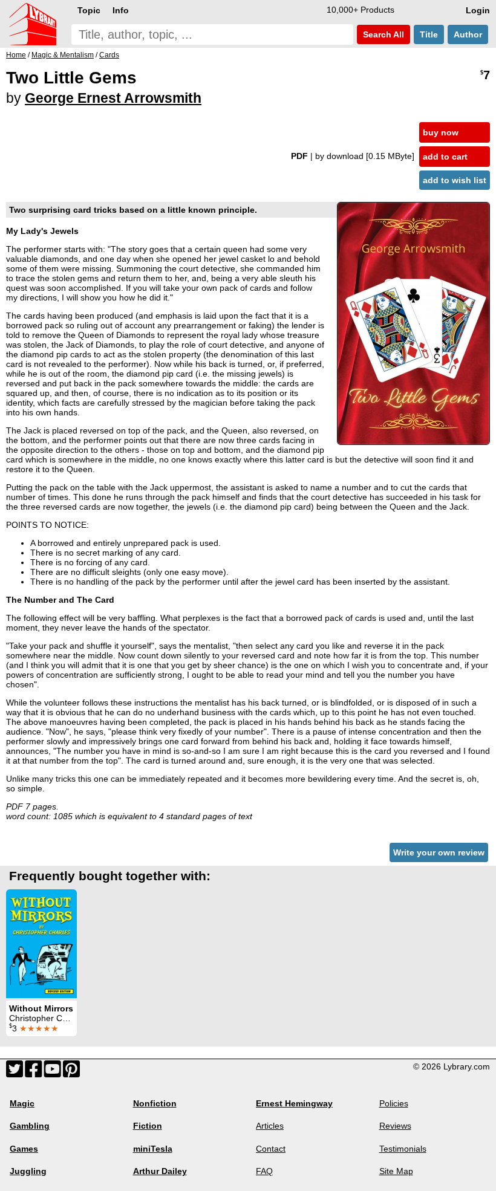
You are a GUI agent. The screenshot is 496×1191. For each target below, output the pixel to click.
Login (478, 10)
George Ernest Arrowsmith (113, 98)
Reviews (395, 1126)
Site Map (396, 1171)
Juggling (28, 1171)
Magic (22, 1103)
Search (382, 34)
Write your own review (439, 852)
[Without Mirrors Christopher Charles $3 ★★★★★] (41, 943)
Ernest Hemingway (294, 1103)
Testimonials (402, 1149)
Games (24, 1149)
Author (468, 34)
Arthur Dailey (160, 1171)
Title (428, 34)
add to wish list (454, 180)
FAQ (264, 1171)
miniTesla (152, 1149)
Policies (393, 1103)
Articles (270, 1126)
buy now (440, 132)
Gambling (30, 1126)
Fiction (147, 1126)
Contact (271, 1149)
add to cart (445, 156)
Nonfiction (155, 1103)
